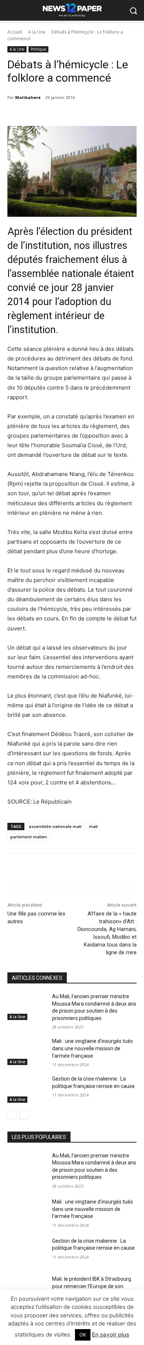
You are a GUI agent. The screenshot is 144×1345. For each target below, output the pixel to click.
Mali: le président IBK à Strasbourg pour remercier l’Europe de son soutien (91, 1286)
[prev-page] (12, 1115)
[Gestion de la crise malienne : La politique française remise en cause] (26, 1089)
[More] (106, 872)
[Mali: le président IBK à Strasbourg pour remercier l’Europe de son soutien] (26, 1289)
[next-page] (23, 1115)
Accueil (14, 32)
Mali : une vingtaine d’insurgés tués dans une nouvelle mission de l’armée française (92, 1048)
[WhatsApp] (89, 872)
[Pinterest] (72, 872)
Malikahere (28, 97)
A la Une (36, 32)
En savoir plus (110, 1334)
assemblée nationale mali (55, 826)
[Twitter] (55, 872)
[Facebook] (38, 872)
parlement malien (28, 836)
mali (93, 826)
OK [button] (82, 1335)
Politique (38, 49)
